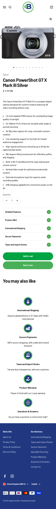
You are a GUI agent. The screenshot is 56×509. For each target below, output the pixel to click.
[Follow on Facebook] (5, 476)
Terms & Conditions (12, 447)
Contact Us (36, 467)
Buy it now (28, 265)
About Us (7, 437)
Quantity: (7, 194)
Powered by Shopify (28, 501)
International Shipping (28, 310)
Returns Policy (9, 452)
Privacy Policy (9, 442)
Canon (6, 74)
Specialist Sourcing (39, 452)
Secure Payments (28, 337)
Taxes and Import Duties (28, 364)
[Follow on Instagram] (12, 476)
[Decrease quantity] (6, 200)
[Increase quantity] (17, 200)
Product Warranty (28, 387)
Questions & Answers (28, 411)
